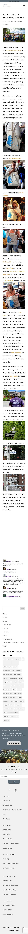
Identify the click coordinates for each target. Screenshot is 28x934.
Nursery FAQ (7, 881)
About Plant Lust (9, 905)
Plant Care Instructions (11, 863)
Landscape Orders (9, 868)
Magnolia (20, 693)
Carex (13, 670)
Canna (16, 666)
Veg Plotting (14, 376)
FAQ (4, 814)
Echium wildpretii (17, 674)
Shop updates (7, 639)
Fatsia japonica (6, 685)
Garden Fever (13, 685)
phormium (22, 701)
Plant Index (7, 830)
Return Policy (7, 839)
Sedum (15, 708)
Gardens (5, 621)
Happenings (17, 21)
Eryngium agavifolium (7, 682)
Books (5, 614)
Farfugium (21, 682)
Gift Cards (6, 834)
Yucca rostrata (6, 720)
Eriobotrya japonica (13, 678)
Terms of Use (7, 910)
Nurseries (6, 632)
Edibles (5, 617)
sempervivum (21, 708)
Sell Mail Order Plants (10, 885)
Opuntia (11, 701)
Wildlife (5, 646)
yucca (17, 716)
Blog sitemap (7, 848)
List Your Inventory (9, 890)
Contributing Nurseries (11, 843)
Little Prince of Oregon (7, 693)
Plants (5, 635)
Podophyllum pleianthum (8, 705)
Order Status (7, 805)
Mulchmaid (7, 262)
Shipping (6, 859)
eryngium (21, 678)
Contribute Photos (9, 894)
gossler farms (20, 685)
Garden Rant (9, 268)
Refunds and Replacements (12, 810)
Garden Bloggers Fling (13, 50)
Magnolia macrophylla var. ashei (9, 697)
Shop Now (14, 743)
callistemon (5, 666)
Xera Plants (12, 716)
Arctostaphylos (16, 662)
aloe (23, 659)
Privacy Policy (8, 914)
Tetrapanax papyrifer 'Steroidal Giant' (10, 712)
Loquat (15, 693)
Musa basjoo (5, 701)
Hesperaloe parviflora (7, 689)
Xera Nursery (5, 716)
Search (22, 608)
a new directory (16, 353)
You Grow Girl (9, 281)
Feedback (6, 819)
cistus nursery (18, 670)
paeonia (16, 701)
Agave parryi (18, 659)
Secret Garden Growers (8, 708)
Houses (5, 628)
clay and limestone (15, 158)
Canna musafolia (6, 670)
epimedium (5, 678)
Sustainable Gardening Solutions (13, 643)
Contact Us (6, 800)
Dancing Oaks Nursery (7, 674)
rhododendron (18, 705)
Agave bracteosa (10, 659)
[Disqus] (14, 533)
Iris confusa (19, 689)
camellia (11, 666)
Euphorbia (16, 682)
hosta (14, 689)
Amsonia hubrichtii (7, 662)
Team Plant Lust (8, 21)
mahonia (20, 697)
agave (4, 659)
